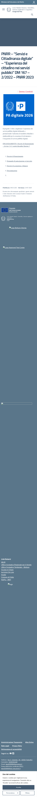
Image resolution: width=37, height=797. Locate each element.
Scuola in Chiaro (7, 570)
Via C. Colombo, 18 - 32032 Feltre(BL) (20, 760)
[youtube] (11, 753)
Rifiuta (27, 793)
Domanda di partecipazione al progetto (19, 161)
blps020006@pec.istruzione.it (10, 768)
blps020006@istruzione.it (14, 764)
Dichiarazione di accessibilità (11, 749)
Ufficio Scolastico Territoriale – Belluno (15, 567)
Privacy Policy (17, 746)
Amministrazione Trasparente (11, 742)
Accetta (18, 787)
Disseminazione (12, 170)
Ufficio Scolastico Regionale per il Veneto (16, 565)
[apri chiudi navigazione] (3, 9)
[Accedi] (34, 2)
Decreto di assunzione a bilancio (17, 166)
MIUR (3, 562)
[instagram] (13, 753)
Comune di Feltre (7, 577)
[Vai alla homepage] (9, 9)
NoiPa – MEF (6, 580)
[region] (18, 784)
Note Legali (5, 746)
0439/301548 (13, 762)
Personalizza (10, 793)
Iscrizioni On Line (7, 572)
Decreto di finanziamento (15, 156)
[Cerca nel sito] (32, 14)
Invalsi (3, 575)
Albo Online (29, 742)
